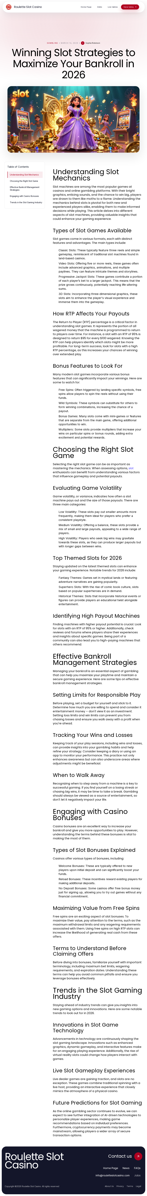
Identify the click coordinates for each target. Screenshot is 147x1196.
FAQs (137, 1168)
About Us (109, 1186)
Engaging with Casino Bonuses (24, 196)
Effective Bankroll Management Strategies (24, 188)
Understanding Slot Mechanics (24, 174)
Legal (138, 1186)
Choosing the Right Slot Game (24, 181)
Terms (130, 1186)
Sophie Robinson (93, 43)
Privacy (120, 1186)
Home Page (110, 1168)
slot (131, 468)
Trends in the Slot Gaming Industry (26, 202)
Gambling (52, 43)
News (126, 1168)
